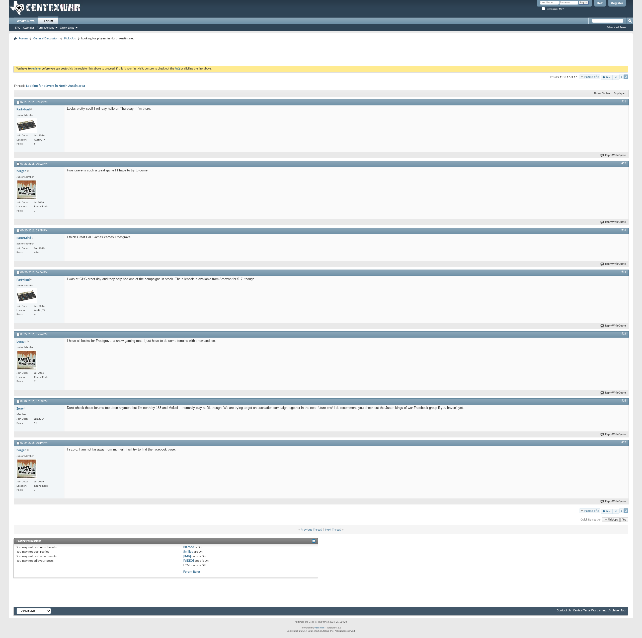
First (608, 77)
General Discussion (45, 38)
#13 (623, 230)
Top (624, 520)
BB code (188, 547)
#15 (623, 333)
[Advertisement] (105, 53)
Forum (48, 21)
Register (617, 3)
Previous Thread (311, 529)
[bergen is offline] (27, 190)
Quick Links (67, 27)
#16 (623, 400)
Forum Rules (191, 571)
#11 (623, 101)
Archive (613, 610)
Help (600, 3)
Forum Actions (45, 27)
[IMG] (187, 556)
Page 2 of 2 (591, 77)
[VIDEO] (188, 560)
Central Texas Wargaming (589, 610)
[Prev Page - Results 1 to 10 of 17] (616, 77)
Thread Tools (601, 93)
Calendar (28, 27)
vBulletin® (320, 627)
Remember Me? (554, 9)
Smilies (188, 551)
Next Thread (333, 529)
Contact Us (564, 610)
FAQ (18, 27)
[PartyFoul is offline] (27, 125)
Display (618, 93)
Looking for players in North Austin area (55, 86)
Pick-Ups (70, 38)
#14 (623, 272)
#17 (623, 442)
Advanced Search (617, 27)
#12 (623, 163)
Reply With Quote (615, 155)
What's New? (26, 21)
